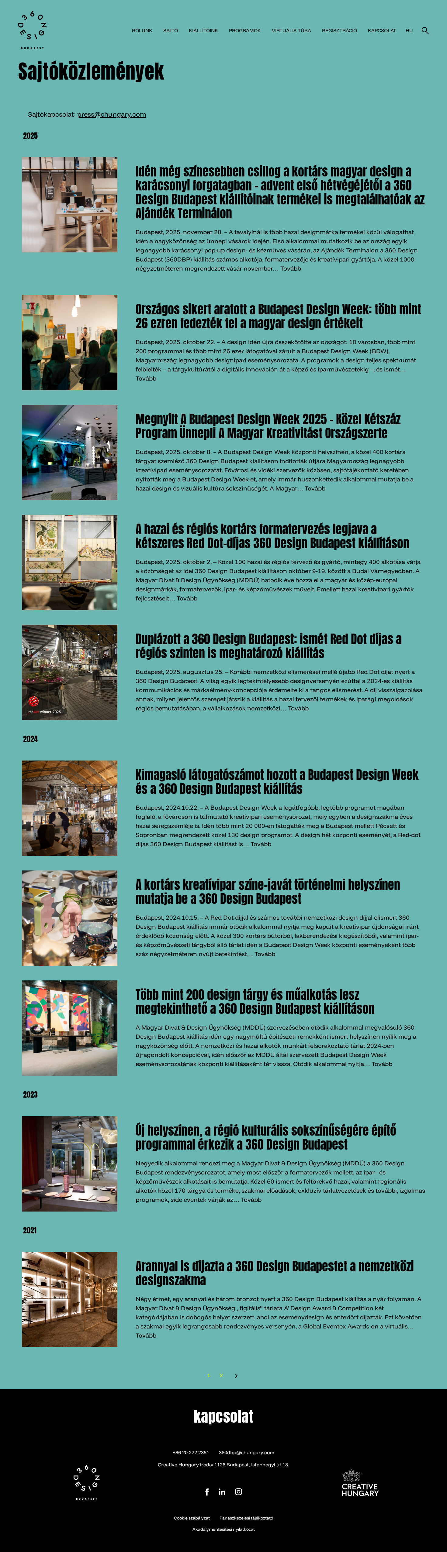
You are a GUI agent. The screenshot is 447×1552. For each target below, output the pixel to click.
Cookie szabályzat (192, 1518)
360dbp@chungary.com (246, 1452)
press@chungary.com (111, 114)
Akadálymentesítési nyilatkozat (223, 1529)
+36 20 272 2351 (191, 1452)
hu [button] (409, 30)
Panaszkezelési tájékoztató (246, 1518)
